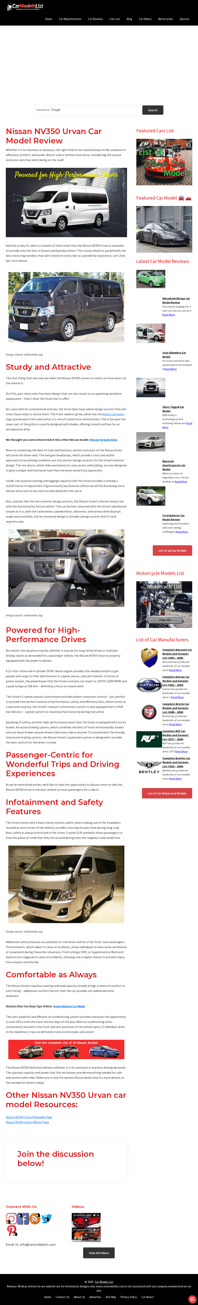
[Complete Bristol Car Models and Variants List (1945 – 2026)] (149, 704)
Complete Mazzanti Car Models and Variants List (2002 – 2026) (177, 654)
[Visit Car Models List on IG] (11, 1216)
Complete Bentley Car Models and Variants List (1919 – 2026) (176, 762)
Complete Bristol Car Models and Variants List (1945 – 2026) (175, 708)
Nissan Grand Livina (103, 440)
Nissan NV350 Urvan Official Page (27, 1122)
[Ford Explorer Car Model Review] (150, 489)
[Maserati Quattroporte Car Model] (150, 434)
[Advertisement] (99, 72)
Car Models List (104, 1282)
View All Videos (99, 1253)
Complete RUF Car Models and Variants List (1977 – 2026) (175, 735)
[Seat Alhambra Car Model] (150, 326)
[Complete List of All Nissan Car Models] (66, 1049)
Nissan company (113, 414)
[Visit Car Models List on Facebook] (23, 1216)
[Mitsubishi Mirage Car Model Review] (150, 272)
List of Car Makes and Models (167, 793)
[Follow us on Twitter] (46, 1216)
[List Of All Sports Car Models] (164, 141)
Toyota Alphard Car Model (69, 1006)
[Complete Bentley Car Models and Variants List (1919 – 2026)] (149, 759)
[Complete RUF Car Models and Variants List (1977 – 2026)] (149, 731)
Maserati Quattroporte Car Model (173, 465)
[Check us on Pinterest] (11, 1227)
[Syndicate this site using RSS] (35, 1216)
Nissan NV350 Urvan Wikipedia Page (29, 1117)
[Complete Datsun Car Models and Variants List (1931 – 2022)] (149, 677)
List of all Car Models (172, 550)
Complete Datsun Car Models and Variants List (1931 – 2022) (175, 681)
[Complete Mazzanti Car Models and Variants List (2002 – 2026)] (149, 650)
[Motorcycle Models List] (164, 584)
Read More (168, 314)
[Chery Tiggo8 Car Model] (150, 380)
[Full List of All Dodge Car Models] (86, 1216)
